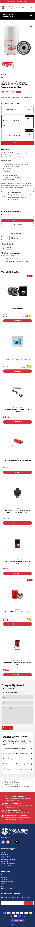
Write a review (17, 221)
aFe (18, 508)
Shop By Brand (6, 879)
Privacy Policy (5, 861)
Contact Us (4, 855)
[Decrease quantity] (26, 125)
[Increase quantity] (31, 125)
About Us (4, 852)
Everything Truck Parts (20, 924)
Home (3, 875)
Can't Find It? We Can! (8, 888)
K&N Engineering (17, 407)
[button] (23, 7)
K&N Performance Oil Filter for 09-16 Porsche (17, 460)
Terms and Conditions (8, 863)
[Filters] (8, 238)
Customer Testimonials (8, 866)
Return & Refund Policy (8, 859)
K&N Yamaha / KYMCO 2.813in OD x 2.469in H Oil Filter (18, 410)
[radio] (17, 110)
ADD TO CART (17, 143)
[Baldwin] (7, 65)
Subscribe (28, 903)
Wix (17, 306)
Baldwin (17, 609)
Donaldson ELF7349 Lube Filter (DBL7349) (17, 359)
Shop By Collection (7, 881)
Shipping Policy (6, 857)
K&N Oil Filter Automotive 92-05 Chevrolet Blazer (18, 562)
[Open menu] (32, 8)
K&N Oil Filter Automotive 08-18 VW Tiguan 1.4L (17, 663)
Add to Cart (18, 320)
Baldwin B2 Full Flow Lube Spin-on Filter (17, 612)
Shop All (4, 877)
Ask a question (17, 224)
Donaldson (17, 357)
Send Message (7, 728)
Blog (2, 886)
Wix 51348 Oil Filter (17, 308)
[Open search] (3, 238)
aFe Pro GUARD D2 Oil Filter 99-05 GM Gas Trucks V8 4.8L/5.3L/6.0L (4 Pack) (18, 511)
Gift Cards (4, 884)
